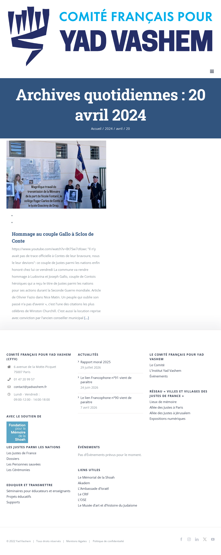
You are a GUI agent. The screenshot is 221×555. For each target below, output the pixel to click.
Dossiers (12, 458)
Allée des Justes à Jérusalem (170, 413)
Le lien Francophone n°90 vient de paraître (106, 399)
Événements (159, 376)
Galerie (62, 174)
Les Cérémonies (18, 470)
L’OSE (82, 500)
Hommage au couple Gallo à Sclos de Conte (50, 174)
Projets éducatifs (18, 496)
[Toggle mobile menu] (212, 71)
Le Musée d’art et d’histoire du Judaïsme (107, 505)
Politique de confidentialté (108, 541)
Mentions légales (76, 541)
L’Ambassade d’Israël (93, 488)
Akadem (84, 483)
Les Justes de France (21, 453)
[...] (86, 318)
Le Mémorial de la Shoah (96, 477)
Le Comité (157, 365)
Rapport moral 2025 (96, 362)
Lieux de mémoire (163, 402)
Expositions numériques (167, 418)
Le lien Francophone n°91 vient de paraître (106, 379)
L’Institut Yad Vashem (165, 370)
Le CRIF (83, 494)
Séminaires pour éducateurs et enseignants (38, 491)
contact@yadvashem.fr (30, 387)
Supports (13, 502)
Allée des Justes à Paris (166, 407)
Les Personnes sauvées (23, 464)
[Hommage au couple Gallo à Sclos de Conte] (56, 175)
